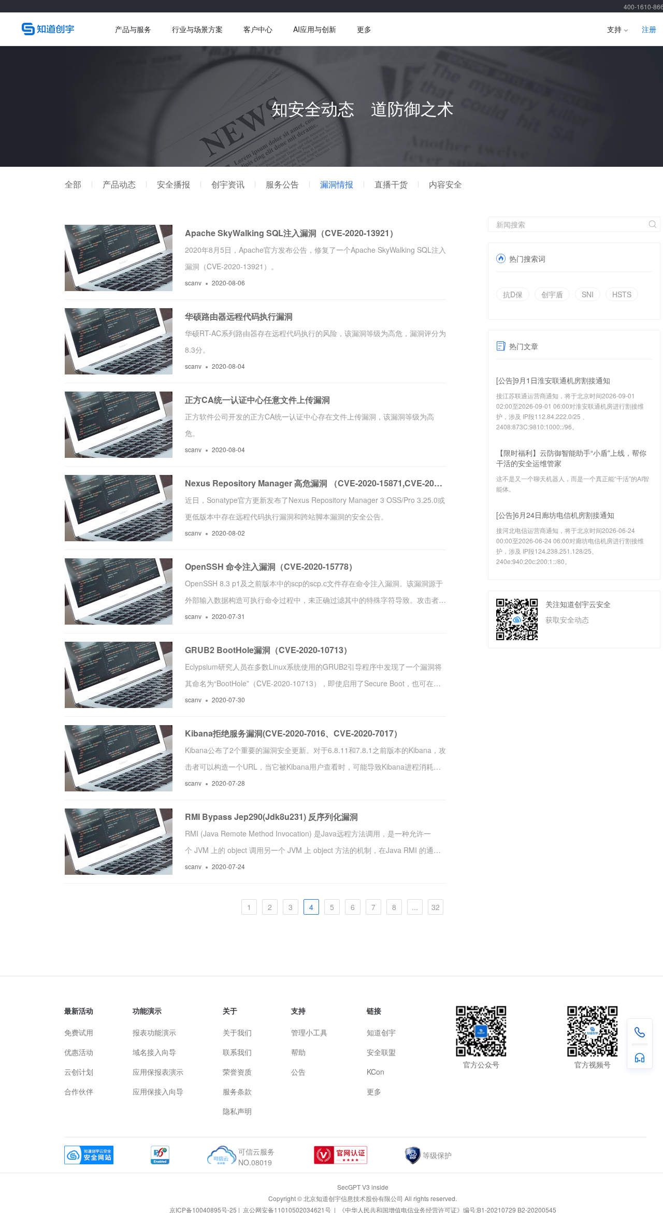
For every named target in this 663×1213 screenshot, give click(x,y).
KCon (375, 1071)
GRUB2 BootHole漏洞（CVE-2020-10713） (268, 650)
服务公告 (282, 184)
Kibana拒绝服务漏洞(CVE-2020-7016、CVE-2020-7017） (293, 733)
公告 (298, 1071)
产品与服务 (133, 29)
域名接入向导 (154, 1052)
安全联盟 (381, 1052)
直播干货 (391, 184)
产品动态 (119, 184)
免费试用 (78, 1032)
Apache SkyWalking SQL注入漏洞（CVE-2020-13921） (291, 233)
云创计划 (78, 1071)
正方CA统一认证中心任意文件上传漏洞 (257, 400)
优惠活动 (78, 1052)
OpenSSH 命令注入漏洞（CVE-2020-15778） (271, 566)
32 (435, 907)
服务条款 (237, 1091)
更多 (364, 29)
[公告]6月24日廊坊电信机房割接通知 (555, 515)
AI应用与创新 (314, 29)
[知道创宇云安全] (53, 29)
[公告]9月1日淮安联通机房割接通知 (553, 380)
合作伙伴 (78, 1091)
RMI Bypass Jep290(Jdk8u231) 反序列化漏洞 (271, 816)
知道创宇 (381, 1032)
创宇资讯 (227, 184)
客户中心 (257, 29)
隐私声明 (237, 1111)
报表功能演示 (154, 1032)
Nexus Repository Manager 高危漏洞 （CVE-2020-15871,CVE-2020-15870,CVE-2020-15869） (315, 483)
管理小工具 (309, 1032)
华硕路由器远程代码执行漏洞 (239, 316)
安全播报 (173, 184)
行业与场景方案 (197, 29)
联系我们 (237, 1052)
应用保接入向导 (158, 1091)
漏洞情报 (336, 184)
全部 (73, 184)
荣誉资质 (237, 1071)
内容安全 (445, 184)
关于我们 (237, 1032)
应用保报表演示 (158, 1071)
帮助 (298, 1052)
